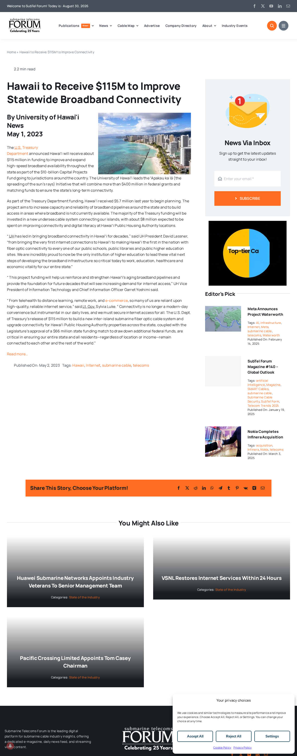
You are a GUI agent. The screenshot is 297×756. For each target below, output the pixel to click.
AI (257, 323)
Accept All (195, 736)
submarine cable (116, 365)
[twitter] (263, 6)
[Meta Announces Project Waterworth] (223, 306)
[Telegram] (220, 488)
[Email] (262, 488)
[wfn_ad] (248, 222)
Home (11, 52)
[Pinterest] (237, 488)
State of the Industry (84, 597)
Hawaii (78, 365)
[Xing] (254, 488)
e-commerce (116, 300)
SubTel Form (270, 401)
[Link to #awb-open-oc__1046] (272, 26)
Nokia (264, 449)
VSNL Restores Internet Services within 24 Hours (222, 578)
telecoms (141, 365)
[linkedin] (280, 6)
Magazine (273, 385)
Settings (272, 736)
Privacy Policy (242, 748)
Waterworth (271, 335)
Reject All (233, 736)
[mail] (288, 6)
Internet (93, 365)
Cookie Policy (222, 748)
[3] (148, 726)
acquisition (264, 445)
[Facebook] (178, 488)
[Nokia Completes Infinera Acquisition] (223, 429)
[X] (187, 488)
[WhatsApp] (212, 488)
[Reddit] (195, 488)
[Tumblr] (229, 488)
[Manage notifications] (10, 746)
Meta (264, 327)
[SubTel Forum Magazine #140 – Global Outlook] (223, 371)
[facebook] (254, 6)
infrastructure (270, 323)
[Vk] (245, 488)
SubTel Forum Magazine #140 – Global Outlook (263, 367)
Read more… (17, 353)
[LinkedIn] (204, 488)
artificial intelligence (258, 382)
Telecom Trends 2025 (263, 405)
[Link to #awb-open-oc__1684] (283, 26)
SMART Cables (258, 389)
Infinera (253, 449)
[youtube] (271, 6)
